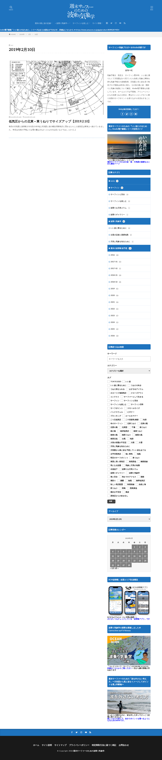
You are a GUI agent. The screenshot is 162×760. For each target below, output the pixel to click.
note (114, 181)
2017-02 (116, 268)
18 (113, 560)
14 (129, 556)
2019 (114, 288)
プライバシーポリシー (79, 745)
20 (124, 560)
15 (134, 556)
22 (134, 560)
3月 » (116, 568)
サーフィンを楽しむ (81, 23)
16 (140, 556)
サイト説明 (47, 745)
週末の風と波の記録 (43, 23)
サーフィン (117, 188)
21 (129, 560)
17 (145, 556)
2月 (29, 34)
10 (145, 551)
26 (118, 565)
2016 (114, 255)
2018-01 (116, 275)
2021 (114, 302)
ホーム (36, 745)
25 (113, 565)
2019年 (22, 34)
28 (129, 565)
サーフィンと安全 (119, 194)
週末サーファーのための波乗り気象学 (89, 751)
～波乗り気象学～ (62, 23)
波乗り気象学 (118, 221)
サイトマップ (60, 745)
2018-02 (116, 282)
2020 (114, 295)
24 (145, 560)
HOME (13, 34)
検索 (110, 501)
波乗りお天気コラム (120, 208)
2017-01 (116, 262)
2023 (114, 315)
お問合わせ (124, 745)
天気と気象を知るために (122, 241)
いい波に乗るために (120, 228)
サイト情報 (96, 23)
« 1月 (112, 568)
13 (124, 556)
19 (118, 560)
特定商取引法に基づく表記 (104, 745)
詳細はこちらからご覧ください (119, 668)
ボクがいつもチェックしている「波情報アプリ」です (128, 619)
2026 (114, 336)
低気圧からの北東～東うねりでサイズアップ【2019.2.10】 (50, 121)
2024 (114, 322)
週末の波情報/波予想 (121, 248)
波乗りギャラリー (119, 214)
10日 (36, 34)
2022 (114, 309)
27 (124, 565)
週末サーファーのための (128, 163)
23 (140, 560)
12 (118, 556)
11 (113, 556)
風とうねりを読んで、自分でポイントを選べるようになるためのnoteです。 (128, 719)
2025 (114, 329)
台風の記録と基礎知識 (121, 235)
